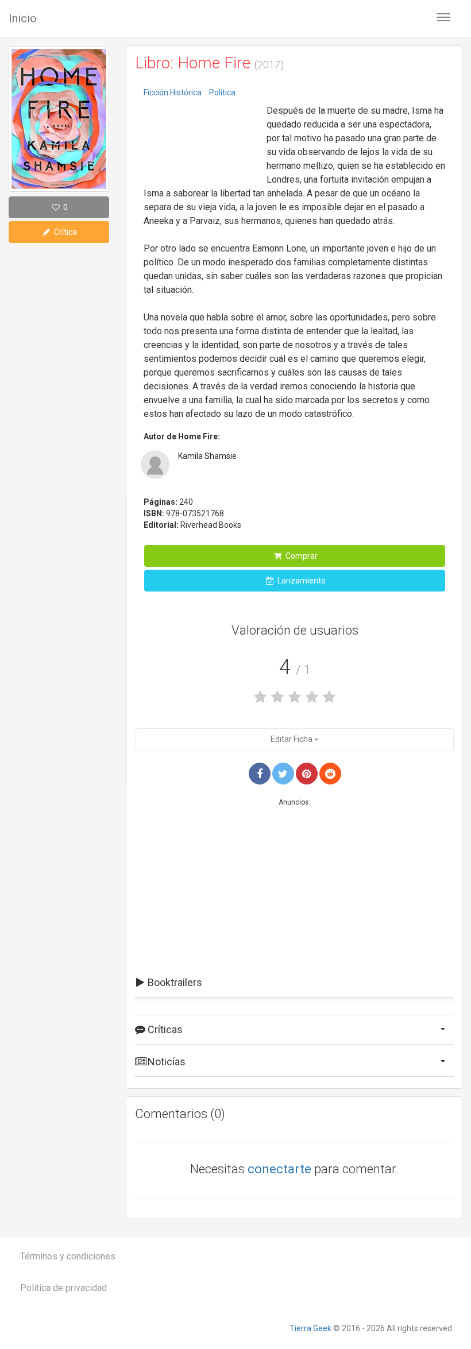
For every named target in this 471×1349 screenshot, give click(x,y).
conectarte (279, 1169)
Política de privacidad (63, 1287)
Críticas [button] (164, 1029)
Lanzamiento (301, 580)
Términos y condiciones (67, 1256)
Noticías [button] (165, 1062)
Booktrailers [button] (173, 982)
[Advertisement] (201, 138)
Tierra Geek (310, 1328)
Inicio (23, 18)
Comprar (301, 556)
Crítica (64, 232)
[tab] (294, 982)
